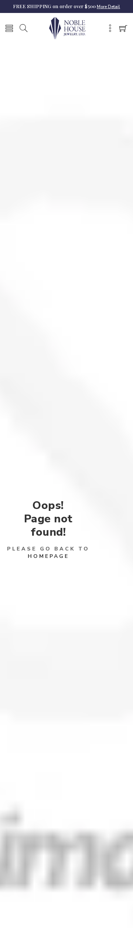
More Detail (108, 7)
